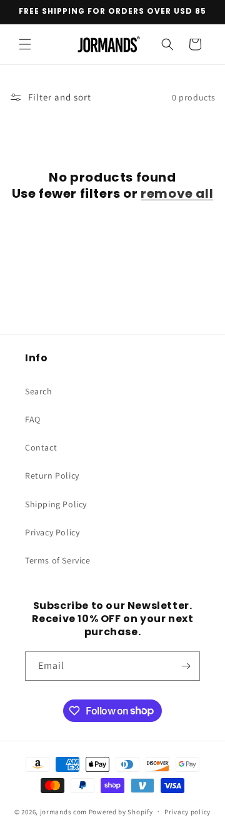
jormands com (63, 811)
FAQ (33, 419)
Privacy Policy (52, 532)
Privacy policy (187, 811)
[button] (25, 44)
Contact (41, 447)
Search (38, 391)
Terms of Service (58, 560)
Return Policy (52, 475)
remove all (177, 193)
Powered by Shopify (121, 811)
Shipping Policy (56, 504)
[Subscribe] (185, 666)
